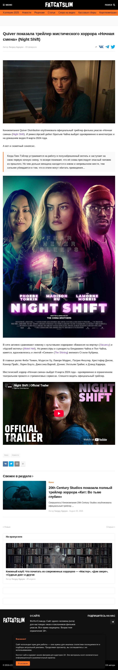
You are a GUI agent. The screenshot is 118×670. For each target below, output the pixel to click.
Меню (9, 5)
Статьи (51, 12)
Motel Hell (29, 348)
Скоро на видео (66, 12)
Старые (110, 527)
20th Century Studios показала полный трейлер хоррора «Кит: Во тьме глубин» (80, 492)
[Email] (17, 464)
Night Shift (18, 134)
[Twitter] (113, 47)
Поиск (108, 5)
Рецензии (39, 12)
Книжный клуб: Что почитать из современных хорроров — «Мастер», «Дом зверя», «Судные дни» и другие (57, 573)
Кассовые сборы (87, 12)
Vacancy (104, 344)
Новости (26, 12)
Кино (6, 455)
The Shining (61, 352)
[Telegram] (107, 47)
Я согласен (23, 663)
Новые (7, 527)
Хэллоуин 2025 (11, 12)
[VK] (101, 47)
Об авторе (110, 665)
